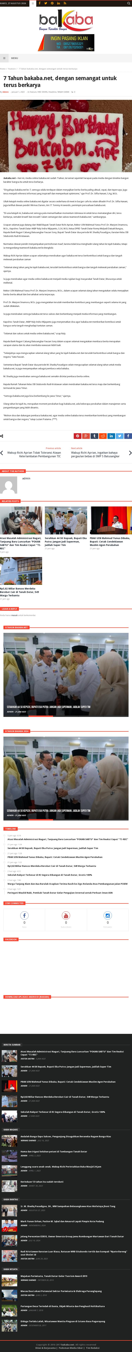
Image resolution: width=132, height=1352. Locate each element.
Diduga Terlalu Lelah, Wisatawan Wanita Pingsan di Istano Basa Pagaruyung (63, 1321)
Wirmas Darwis (28, 1141)
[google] (86, 436)
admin (6, 92)
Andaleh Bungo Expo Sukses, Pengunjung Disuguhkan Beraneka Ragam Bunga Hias (66, 1136)
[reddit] (103, 436)
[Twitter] (46, 3)
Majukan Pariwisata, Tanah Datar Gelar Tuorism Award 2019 (54, 1276)
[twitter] (120, 436)
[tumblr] (94, 436)
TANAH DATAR (63, 92)
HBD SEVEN (42, 92)
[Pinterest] (52, 3)
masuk (14, 615)
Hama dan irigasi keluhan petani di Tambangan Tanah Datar (54, 1151)
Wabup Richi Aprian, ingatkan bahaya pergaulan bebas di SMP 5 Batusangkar (95, 452)
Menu (14, 58)
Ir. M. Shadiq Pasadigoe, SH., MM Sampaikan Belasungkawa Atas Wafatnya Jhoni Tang (68, 1206)
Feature (12, 69)
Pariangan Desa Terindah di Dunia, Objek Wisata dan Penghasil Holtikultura (63, 1306)
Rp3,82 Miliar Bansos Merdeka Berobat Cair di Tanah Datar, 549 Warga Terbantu (19, 592)
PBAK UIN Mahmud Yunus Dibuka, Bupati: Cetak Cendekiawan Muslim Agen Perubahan (110, 541)
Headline (52, 92)
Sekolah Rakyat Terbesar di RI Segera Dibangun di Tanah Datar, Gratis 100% (63, 1112)
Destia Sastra (28, 1059)
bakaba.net (67, 1344)
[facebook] (128, 436)
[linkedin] (111, 436)
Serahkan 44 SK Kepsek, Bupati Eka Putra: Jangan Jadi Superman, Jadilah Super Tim (66, 541)
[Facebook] (39, 3)
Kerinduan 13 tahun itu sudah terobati (42, 1181)
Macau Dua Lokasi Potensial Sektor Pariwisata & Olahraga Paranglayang (61, 1291)
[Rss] (65, 3)
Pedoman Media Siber (71, 1348)
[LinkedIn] (58, 3)
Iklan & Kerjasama (45, 1348)
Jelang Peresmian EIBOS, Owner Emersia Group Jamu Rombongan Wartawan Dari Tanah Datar (72, 1236)
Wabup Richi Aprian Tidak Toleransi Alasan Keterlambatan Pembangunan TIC (34, 452)
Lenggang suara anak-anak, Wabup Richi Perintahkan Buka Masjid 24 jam (61, 1166)
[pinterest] (77, 436)
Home (3, 69)
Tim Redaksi (93, 1348)
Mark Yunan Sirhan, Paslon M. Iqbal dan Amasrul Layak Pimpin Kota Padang (62, 1221)
